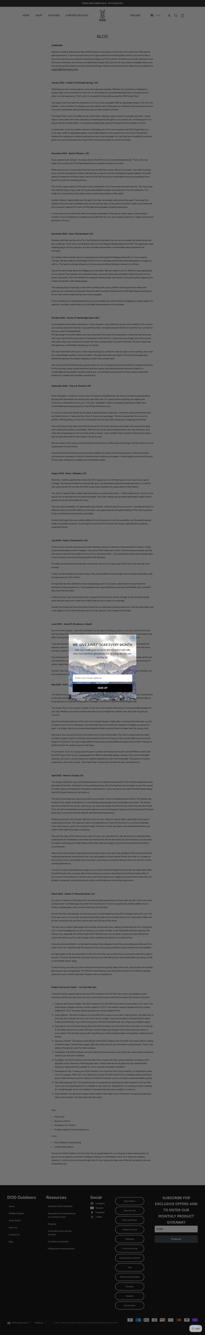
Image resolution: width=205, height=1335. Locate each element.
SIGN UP (102, 688)
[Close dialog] (132, 638)
